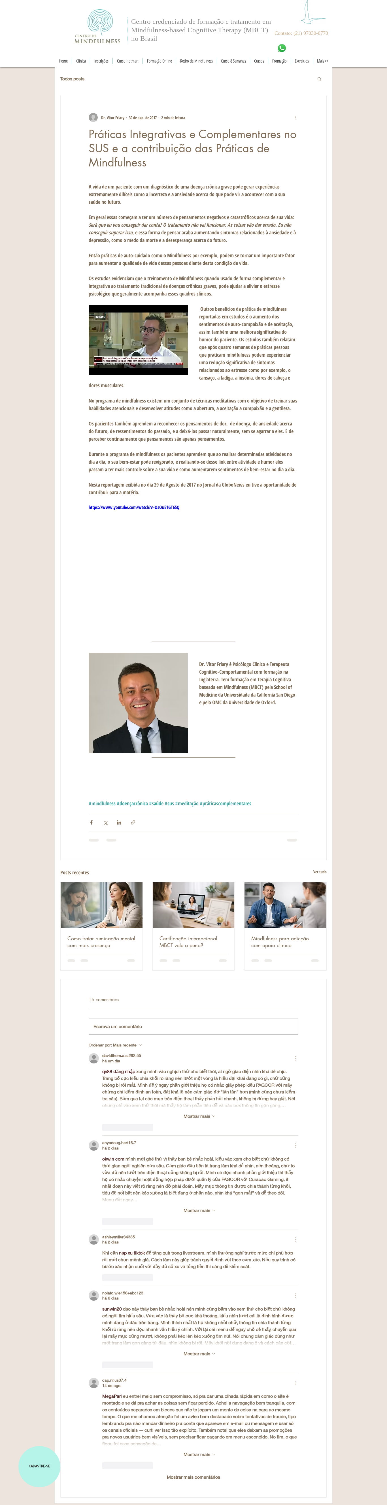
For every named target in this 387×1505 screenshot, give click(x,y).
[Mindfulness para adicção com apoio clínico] (285, 905)
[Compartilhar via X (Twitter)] (105, 822)
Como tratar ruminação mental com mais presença (101, 942)
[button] (319, 78)
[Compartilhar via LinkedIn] (119, 822)
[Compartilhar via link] (133, 822)
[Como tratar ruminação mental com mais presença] (102, 905)
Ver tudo (320, 871)
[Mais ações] (295, 117)
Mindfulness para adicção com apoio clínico (280, 942)
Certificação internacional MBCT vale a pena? (188, 942)
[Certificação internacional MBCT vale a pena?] (194, 905)
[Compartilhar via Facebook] (91, 822)
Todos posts (72, 78)
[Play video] (193, 563)
